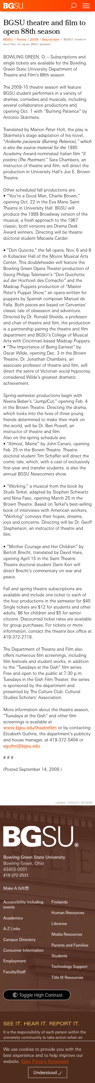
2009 (34, 39)
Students (59, 955)
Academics (13, 918)
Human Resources (67, 912)
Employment (14, 961)
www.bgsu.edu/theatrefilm (30, 727)
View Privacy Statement (45, 1061)
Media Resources (66, 934)
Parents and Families (69, 945)
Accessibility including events (23, 905)
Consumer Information (23, 950)
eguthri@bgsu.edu (21, 745)
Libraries (59, 923)
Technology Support (69, 966)
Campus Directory (19, 939)
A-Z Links (11, 928)
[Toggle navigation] (86, 5)
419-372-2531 (16, 875)
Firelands (59, 902)
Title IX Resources (67, 977)
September (51, 39)
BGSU (8, 39)
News (21, 39)
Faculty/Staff (14, 971)
